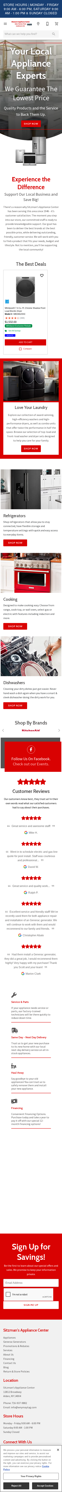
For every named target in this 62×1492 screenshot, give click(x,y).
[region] (31, 1468)
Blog (6, 1367)
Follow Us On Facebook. (31, 758)
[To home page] (21, 24)
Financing (8, 1358)
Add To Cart (25, 342)
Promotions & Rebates (16, 1346)
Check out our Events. (31, 764)
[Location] (38, 24)
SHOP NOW (31, 448)
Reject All (16, 1486)
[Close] (58, 1449)
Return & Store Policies (16, 1371)
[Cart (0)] (57, 24)
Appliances (9, 1337)
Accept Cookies (45, 1486)
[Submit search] (53, 34)
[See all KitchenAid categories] (31, 730)
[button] (5, 24)
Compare (27, 349)
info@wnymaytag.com (24, 1407)
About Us (8, 1354)
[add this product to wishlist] (42, 276)
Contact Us (9, 1363)
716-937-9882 (19, 1403)
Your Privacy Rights (31, 1476)
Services (7, 1350)
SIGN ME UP (31, 1304)
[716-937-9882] (47, 24)
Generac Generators (14, 1341)
